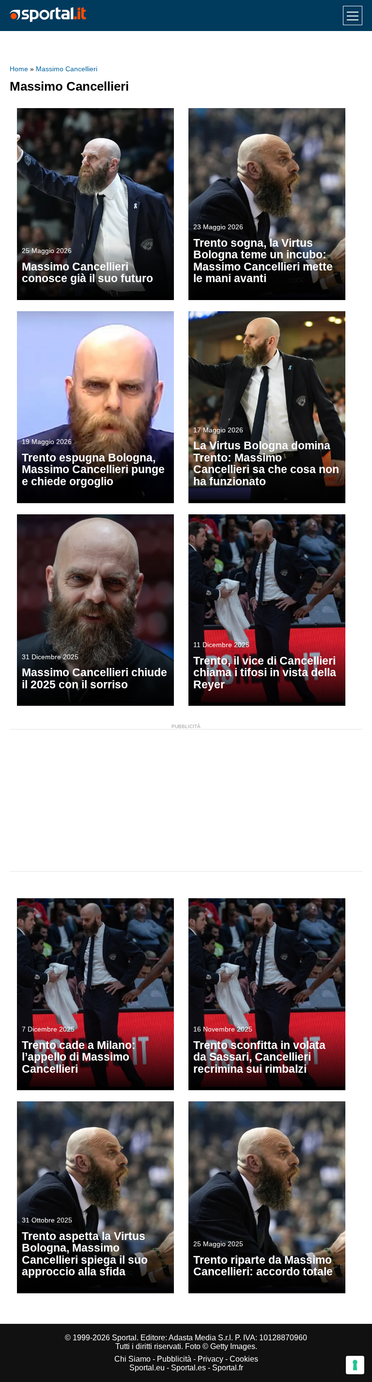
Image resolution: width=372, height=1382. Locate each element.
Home (19, 69)
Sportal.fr (227, 1368)
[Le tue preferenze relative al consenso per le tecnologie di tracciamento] (355, 1365)
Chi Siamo (132, 1359)
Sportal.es (188, 1368)
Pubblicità (174, 1359)
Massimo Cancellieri (66, 69)
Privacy (210, 1359)
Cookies (244, 1359)
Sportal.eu (147, 1368)
